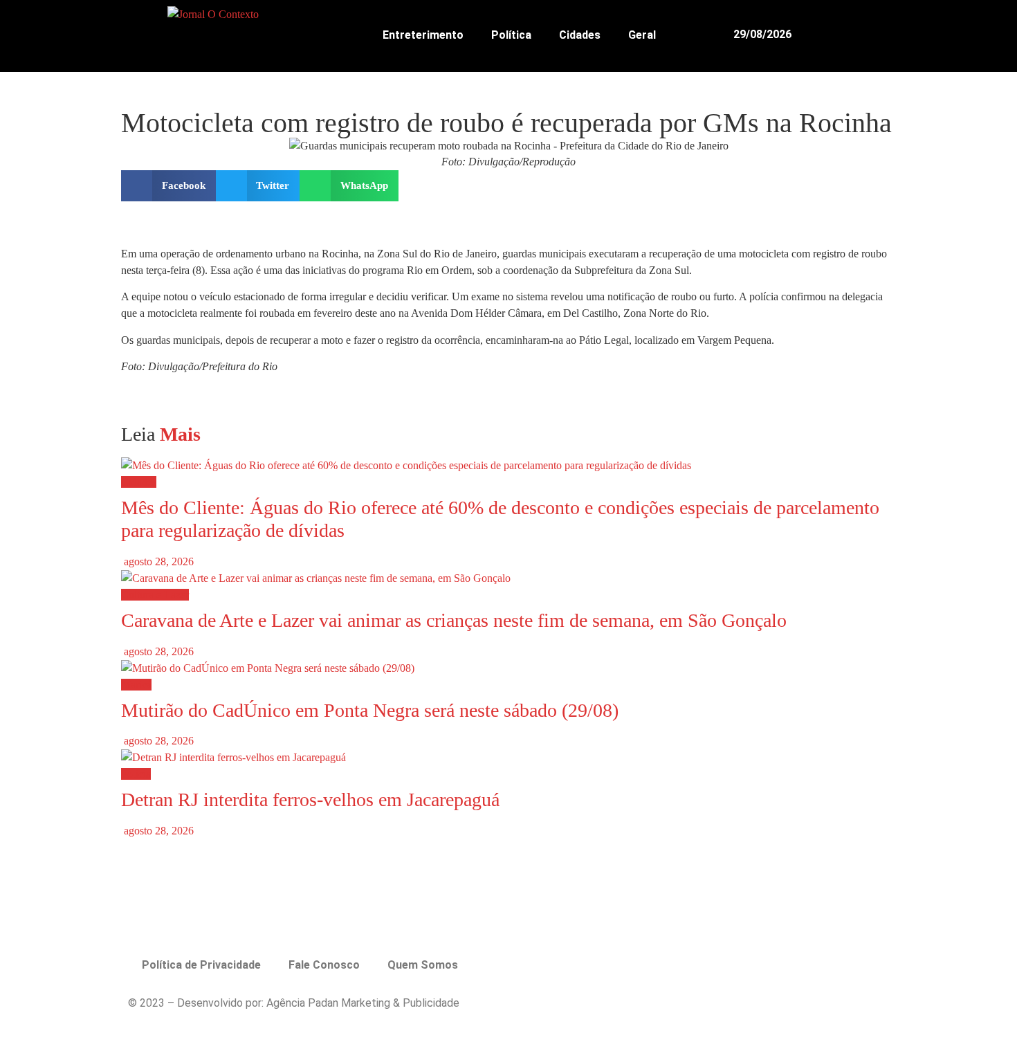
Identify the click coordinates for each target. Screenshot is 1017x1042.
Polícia (136, 774)
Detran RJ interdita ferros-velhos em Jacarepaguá (310, 799)
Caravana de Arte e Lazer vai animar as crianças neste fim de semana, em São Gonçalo (454, 620)
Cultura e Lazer (155, 595)
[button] (879, 34)
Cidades (580, 35)
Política (511, 35)
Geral (642, 35)
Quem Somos (422, 964)
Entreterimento (423, 35)
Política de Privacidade (201, 964)
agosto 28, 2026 (157, 561)
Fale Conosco (324, 964)
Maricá (136, 685)
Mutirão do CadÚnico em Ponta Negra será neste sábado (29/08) (370, 710)
